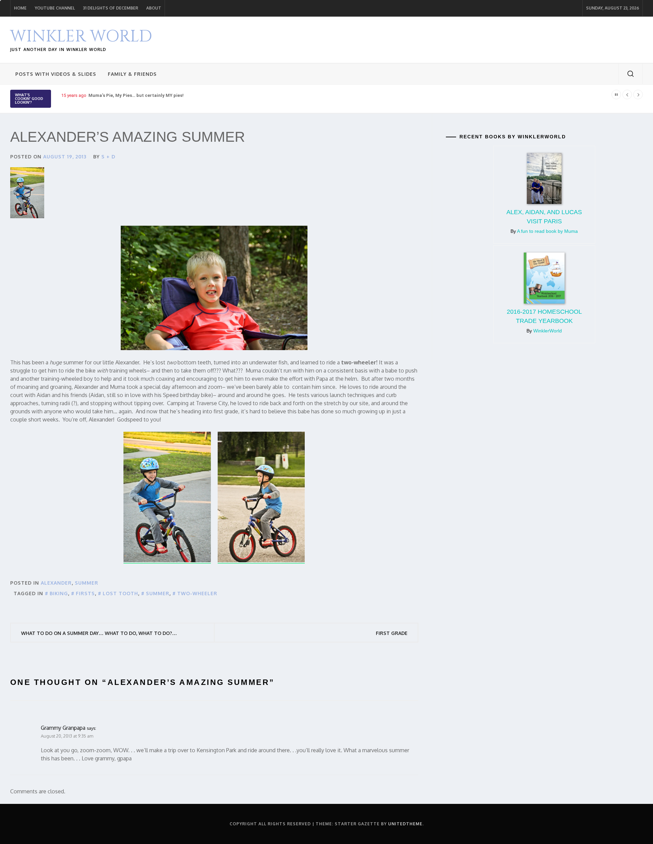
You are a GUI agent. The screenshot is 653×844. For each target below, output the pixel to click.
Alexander (56, 583)
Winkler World (81, 36)
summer (86, 583)
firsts (85, 593)
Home (20, 8)
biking (59, 593)
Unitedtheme (405, 823)
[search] (630, 74)
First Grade (391, 633)
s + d (108, 156)
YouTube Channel (55, 8)
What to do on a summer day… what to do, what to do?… (99, 633)
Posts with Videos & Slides (55, 74)
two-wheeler (197, 593)
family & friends (132, 74)
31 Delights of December (110, 8)
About (153, 8)
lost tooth (120, 593)
